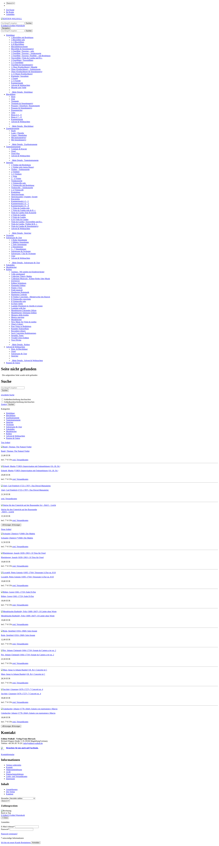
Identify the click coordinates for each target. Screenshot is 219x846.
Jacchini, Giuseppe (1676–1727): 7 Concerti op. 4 (21, 694)
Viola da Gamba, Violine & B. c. (24, 224)
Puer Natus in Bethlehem (21, 326)
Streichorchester (17, 194)
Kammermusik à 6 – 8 (20, 206)
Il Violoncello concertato (21, 299)
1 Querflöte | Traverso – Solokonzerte (26, 53)
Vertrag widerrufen (13, 765)
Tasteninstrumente (13, 147)
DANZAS (15, 281)
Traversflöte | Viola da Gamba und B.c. (26, 58)
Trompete (15, 101)
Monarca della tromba (20, 315)
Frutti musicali (17, 290)
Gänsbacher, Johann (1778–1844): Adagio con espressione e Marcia (28, 713)
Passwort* (5, 829)
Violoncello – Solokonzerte (22, 188)
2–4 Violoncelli (17, 190)
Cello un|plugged (18, 274)
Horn (13, 97)
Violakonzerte (16, 181)
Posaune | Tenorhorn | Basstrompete (25, 106)
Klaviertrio (15, 199)
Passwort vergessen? (9, 834)
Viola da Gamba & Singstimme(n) (24, 226)
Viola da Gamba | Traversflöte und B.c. (26, 222)
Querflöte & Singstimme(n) (22, 65)
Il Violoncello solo (18, 301)
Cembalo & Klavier (19, 149)
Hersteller (5, 798)
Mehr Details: (22, 92)
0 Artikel (4, 26)
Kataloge (9, 794)
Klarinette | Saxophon (20, 76)
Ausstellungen (11, 789)
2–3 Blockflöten (17, 42)
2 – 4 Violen (16, 178)
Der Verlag (10, 792)
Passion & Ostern (13, 363)
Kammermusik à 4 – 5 (20, 203)
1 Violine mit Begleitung (21, 165)
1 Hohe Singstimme (19, 240)
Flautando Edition (18, 285)
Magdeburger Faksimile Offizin (23, 310)
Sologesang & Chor (14, 238)
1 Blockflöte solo (18, 40)
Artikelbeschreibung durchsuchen (17, 399)
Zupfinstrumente (12, 128)
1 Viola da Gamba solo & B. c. (23, 210)
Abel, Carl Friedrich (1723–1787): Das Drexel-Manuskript (25, 490)
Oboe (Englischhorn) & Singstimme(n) (26, 72)
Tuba (13, 112)
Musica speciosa (17, 317)
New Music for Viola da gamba (23, 322)
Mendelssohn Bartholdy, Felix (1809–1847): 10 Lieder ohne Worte (27, 616)
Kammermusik (17, 83)
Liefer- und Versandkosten (16, 776)
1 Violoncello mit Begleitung (22, 185)
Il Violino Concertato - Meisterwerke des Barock (30, 297)
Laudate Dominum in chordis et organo (27, 306)
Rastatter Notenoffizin (20, 329)
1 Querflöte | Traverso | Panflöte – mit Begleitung (30, 56)
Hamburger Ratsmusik (20, 292)
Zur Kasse (10, 10)
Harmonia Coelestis (19, 294)
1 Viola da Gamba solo (20, 208)
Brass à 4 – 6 (16, 115)
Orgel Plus (15, 153)
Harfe (13, 131)
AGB (8, 772)
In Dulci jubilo (17, 304)
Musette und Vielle (18, 87)
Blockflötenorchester (19, 46)
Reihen (9, 269)
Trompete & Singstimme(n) (22, 103)
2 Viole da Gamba (18, 215)
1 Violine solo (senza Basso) (22, 167)
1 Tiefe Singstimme (19, 244)
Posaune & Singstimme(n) (21, 108)
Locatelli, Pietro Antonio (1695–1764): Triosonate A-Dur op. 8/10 (27, 577)
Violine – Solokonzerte (20, 169)
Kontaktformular (7, 754)
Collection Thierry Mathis (21, 276)
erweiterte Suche (7, 395)
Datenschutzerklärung (15, 774)
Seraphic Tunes (17, 335)
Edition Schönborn (18, 283)
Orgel (13, 151)
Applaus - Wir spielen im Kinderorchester (27, 272)
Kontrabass (15, 192)
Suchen (11, 404)
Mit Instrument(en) (18, 137)
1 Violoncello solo (18, 183)
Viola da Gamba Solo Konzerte (23, 213)
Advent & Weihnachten (20, 85)
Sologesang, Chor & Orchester (23, 254)
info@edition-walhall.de (33, 743)
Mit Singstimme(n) (18, 140)
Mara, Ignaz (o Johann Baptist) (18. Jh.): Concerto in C (23, 674)
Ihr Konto (10, 12)
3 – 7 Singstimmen (18, 249)
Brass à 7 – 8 (16, 117)
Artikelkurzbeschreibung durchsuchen (19, 402)
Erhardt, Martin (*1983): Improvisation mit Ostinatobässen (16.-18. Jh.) (29, 471)
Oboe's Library (17, 324)
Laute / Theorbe (17, 133)
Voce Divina (16, 340)
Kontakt (9, 767)
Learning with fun (18, 308)
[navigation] (6, 813)
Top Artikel (5, 442)
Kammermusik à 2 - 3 (20, 201)
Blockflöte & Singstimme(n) (22, 49)
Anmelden (10, 14)
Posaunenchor (16, 110)
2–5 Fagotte (16, 81)
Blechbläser (10, 94)
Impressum (10, 779)
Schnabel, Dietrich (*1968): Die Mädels (17, 538)
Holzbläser (10, 35)
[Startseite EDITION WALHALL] (11, 19)
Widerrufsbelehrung (14, 770)
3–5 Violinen (16, 174)
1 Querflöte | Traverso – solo (22, 51)
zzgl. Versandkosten (20, 460)
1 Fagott (14, 78)
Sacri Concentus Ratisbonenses (23, 333)
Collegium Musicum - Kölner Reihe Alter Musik (30, 279)
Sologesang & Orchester (21, 251)
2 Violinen (15, 172)
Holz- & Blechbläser (19, 349)
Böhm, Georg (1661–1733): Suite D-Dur (17, 596)
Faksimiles (10, 265)
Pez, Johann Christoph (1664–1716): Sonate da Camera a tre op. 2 (27, 655)
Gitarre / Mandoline (19, 135)
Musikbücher (11, 267)
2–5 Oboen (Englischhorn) (22, 74)
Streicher (9, 163)
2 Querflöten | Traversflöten (22, 60)
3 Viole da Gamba (18, 217)
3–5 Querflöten (17, 62)
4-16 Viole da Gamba (19, 219)
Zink (13, 99)
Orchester (10, 235)
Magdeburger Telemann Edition (24, 313)
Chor (13, 256)
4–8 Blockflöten (17, 44)
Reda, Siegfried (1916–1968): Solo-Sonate (18, 635)
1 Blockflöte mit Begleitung (22, 37)
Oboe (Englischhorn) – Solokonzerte (26, 69)
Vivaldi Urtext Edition (20, 338)
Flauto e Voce (16, 288)
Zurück (4, 404)
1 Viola (14, 176)
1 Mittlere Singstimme (20, 242)
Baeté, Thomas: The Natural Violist (15, 451)
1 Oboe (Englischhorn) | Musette (24, 67)
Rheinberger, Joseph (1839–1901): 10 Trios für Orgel (22, 557)
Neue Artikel (6, 529)
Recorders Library (18, 331)
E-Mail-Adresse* (8, 827)
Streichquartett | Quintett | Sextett (24, 197)
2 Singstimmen (17, 247)
